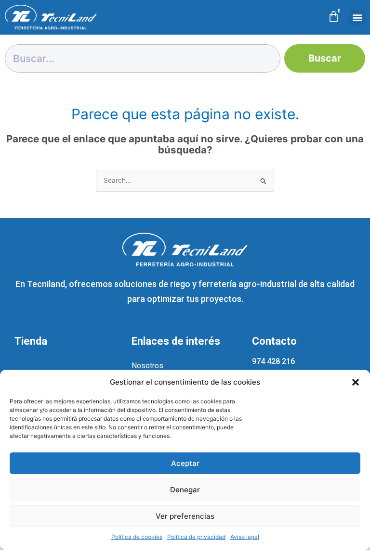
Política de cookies (136, 536)
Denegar (185, 489)
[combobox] (142, 58)
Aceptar (185, 463)
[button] (355, 382)
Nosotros (147, 365)
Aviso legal (244, 536)
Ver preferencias (185, 516)
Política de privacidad (196, 536)
